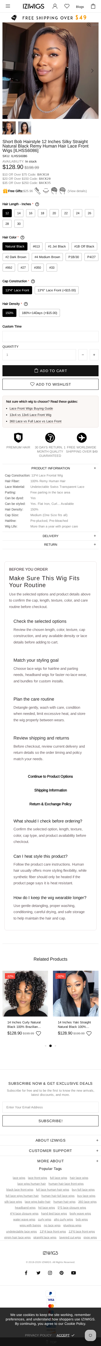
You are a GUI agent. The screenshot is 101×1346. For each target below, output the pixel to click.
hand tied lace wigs (54, 1213)
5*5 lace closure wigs (72, 1207)
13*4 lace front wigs (53, 1231)
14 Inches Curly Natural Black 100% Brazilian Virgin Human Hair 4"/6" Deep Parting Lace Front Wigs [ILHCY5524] (24, 1024)
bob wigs (82, 1219)
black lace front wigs (19, 1189)
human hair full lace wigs (58, 1196)
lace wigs (19, 1178)
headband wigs (25, 1207)
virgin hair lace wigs (17, 1237)
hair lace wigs (79, 1178)
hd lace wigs (46, 1207)
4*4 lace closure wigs (24, 1213)
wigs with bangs (30, 1225)
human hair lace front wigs (66, 1183)
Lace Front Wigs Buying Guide (31, 408)
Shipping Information (50, 790)
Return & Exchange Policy (50, 804)
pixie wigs (90, 1237)
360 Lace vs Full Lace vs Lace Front (36, 421)
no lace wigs (52, 1225)
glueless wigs (72, 1225)
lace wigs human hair (31, 1183)
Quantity (10, 346)
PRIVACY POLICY (38, 1335)
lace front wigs (37, 1178)
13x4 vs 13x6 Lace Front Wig (30, 415)
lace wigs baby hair (37, 1201)
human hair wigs (64, 1201)
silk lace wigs (13, 1201)
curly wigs (44, 1219)
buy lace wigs (86, 1196)
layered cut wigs (70, 1237)
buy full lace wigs (83, 1189)
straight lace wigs (44, 1237)
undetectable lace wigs (21, 1231)
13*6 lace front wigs (82, 1231)
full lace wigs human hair (22, 1196)
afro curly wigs (63, 1219)
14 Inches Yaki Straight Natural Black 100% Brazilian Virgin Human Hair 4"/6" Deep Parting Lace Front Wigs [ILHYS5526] (74, 1024)
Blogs (80, 7)
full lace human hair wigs (52, 1189)
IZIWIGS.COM (33, 6)
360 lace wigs (87, 1201)
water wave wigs (24, 1219)
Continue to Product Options (50, 776)
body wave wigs (80, 1213)
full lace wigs (58, 1178)
